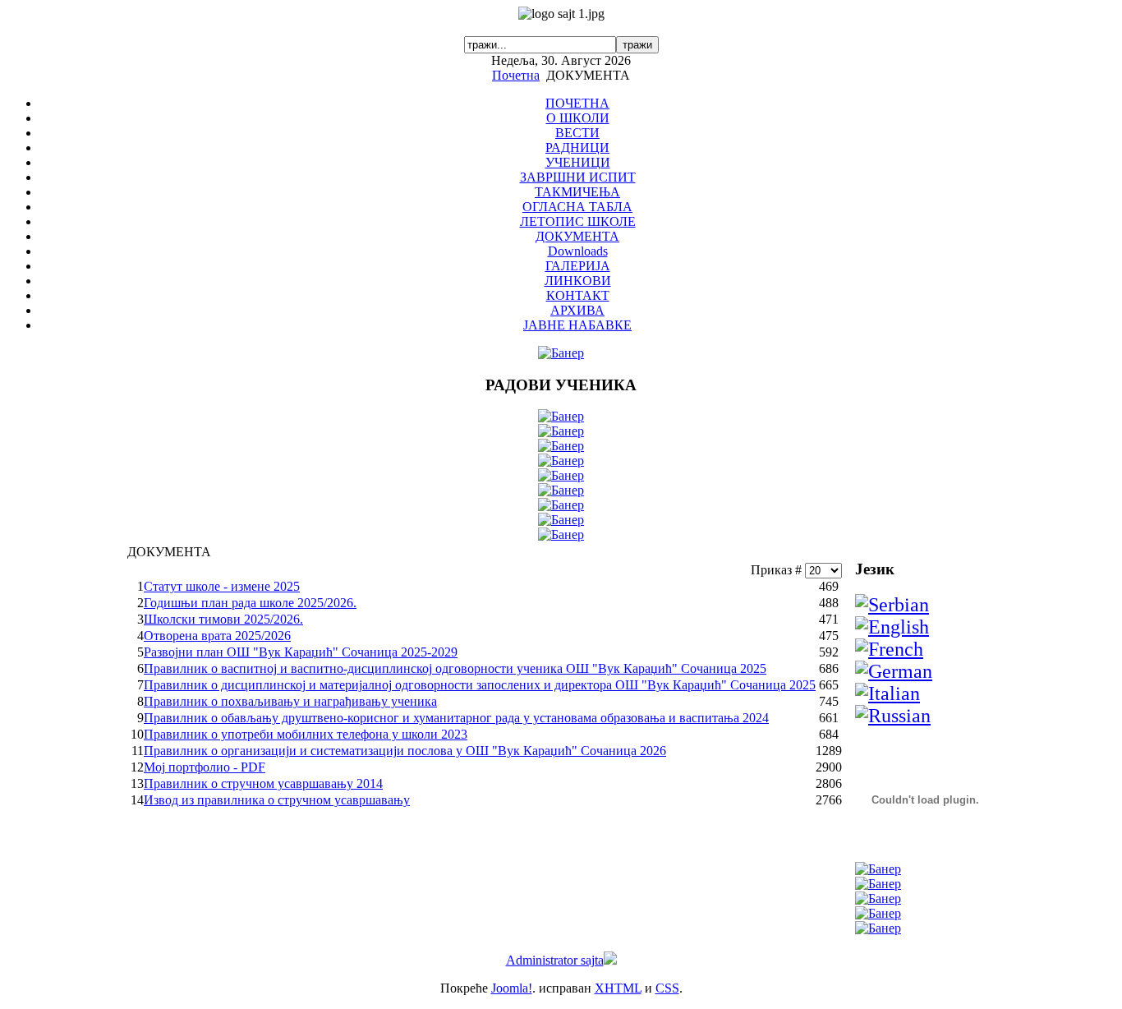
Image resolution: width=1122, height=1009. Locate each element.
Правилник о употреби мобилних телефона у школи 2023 (305, 734)
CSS (667, 988)
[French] (889, 649)
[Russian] (893, 715)
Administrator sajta (555, 960)
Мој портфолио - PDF (204, 767)
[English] (892, 626)
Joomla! (511, 988)
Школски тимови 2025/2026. (223, 619)
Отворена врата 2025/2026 (217, 636)
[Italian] (887, 693)
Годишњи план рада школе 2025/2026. (250, 603)
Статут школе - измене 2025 (222, 586)
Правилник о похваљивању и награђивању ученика (290, 701)
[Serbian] (892, 604)
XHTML (618, 988)
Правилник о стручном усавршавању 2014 (263, 783)
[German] (893, 671)
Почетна (516, 75)
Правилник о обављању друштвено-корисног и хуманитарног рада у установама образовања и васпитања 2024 (456, 718)
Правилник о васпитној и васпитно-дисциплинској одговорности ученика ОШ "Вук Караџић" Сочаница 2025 (455, 668)
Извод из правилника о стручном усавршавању (277, 800)
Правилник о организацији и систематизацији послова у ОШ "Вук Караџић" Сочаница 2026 (405, 751)
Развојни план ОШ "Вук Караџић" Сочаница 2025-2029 (301, 652)
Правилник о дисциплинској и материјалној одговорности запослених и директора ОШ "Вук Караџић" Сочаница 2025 (480, 685)
